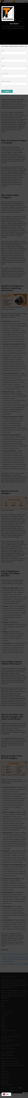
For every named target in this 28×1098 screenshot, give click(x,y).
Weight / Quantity (5, 81)
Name (2, 50)
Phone (3, 66)
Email (2, 58)
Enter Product (5, 73)
